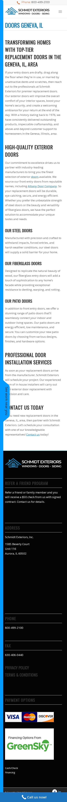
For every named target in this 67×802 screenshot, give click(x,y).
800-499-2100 (40, 2)
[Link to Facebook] (54, 791)
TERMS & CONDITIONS (21, 675)
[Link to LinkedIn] (59, 791)
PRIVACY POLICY (17, 667)
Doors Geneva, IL (24, 25)
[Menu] (60, 11)
